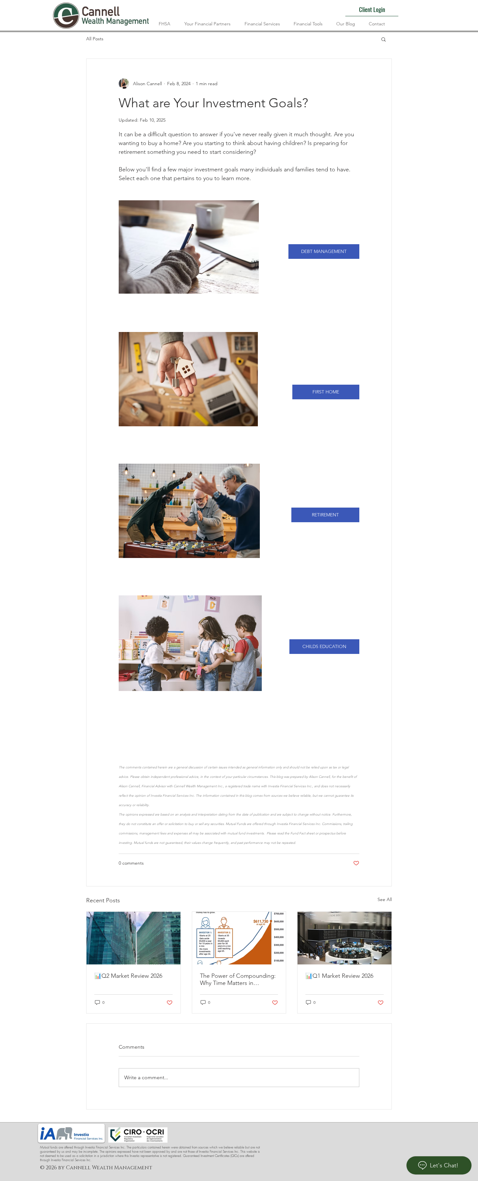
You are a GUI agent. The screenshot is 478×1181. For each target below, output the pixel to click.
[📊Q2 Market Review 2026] (133, 938)
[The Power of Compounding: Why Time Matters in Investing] (239, 938)
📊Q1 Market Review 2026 (339, 975)
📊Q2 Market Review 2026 (128, 975)
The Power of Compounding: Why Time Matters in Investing (238, 979)
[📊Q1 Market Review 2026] (345, 938)
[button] (383, 39)
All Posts (94, 39)
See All (385, 899)
